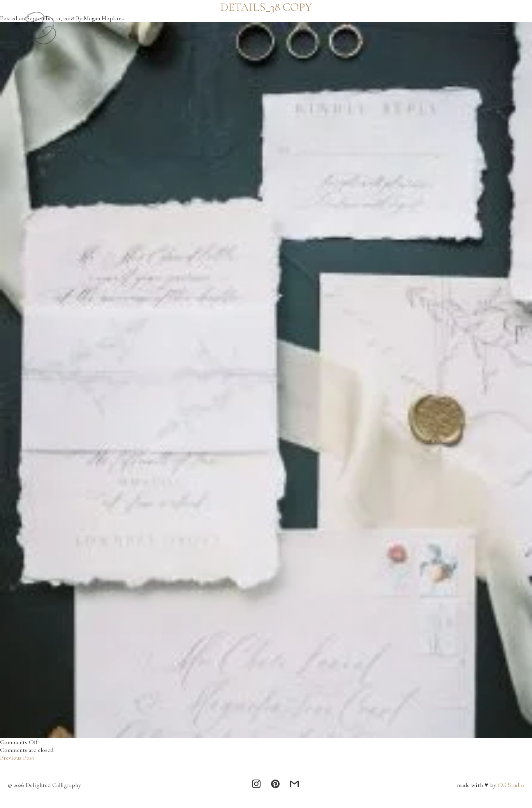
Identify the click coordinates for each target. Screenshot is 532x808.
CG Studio (510, 785)
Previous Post (17, 758)
